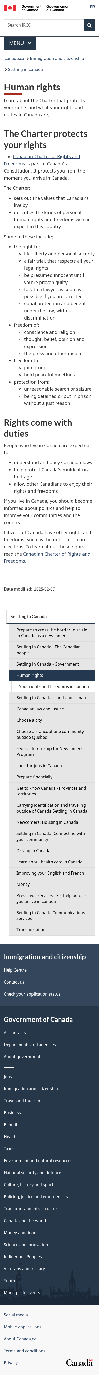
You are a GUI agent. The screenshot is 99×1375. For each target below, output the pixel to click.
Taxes (9, 1148)
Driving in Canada (33, 850)
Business (12, 1112)
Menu (17, 43)
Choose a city (29, 720)
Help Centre (15, 970)
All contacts (15, 1032)
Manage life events (22, 1292)
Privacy (11, 1363)
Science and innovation (26, 1244)
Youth (9, 1280)
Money (23, 884)
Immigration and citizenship (57, 58)
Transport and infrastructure (32, 1208)
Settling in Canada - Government (47, 664)
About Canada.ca (20, 1339)
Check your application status (32, 994)
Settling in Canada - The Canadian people (48, 650)
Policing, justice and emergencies (36, 1196)
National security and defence (32, 1172)
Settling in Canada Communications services (50, 915)
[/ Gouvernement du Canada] (37, 8)
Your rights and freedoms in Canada (54, 686)
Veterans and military (24, 1268)
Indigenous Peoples (23, 1256)
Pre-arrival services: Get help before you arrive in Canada (51, 898)
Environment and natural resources (38, 1160)
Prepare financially (34, 777)
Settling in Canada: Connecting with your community (50, 836)
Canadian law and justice (40, 709)
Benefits (12, 1124)
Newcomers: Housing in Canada (47, 822)
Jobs (8, 1076)
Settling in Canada (25, 69)
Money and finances (23, 1232)
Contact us (14, 982)
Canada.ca (14, 58)
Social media (16, 1315)
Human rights (29, 675)
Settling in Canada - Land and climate (51, 698)
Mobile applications (22, 1327)
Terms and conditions (24, 1351)
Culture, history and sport (28, 1184)
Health (10, 1136)
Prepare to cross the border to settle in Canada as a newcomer (51, 633)
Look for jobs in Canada (39, 765)
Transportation (31, 929)
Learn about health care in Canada (49, 862)
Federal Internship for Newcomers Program (49, 751)
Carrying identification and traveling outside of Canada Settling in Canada (51, 808)
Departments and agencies (30, 1044)
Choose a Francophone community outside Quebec (50, 734)
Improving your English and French (50, 873)
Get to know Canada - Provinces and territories (51, 791)
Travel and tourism (22, 1100)
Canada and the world (25, 1220)
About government (22, 1056)
